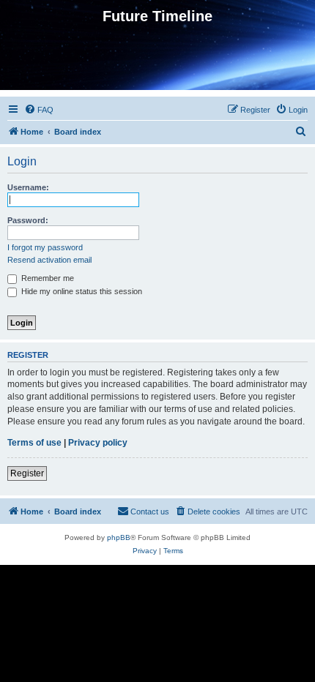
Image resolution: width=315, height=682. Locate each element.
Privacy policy (97, 443)
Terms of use (34, 443)
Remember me (46, 278)
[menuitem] (38, 110)
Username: (28, 187)
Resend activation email (49, 259)
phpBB (118, 537)
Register (27, 473)
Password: (27, 220)
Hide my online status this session (80, 291)
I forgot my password (45, 247)
